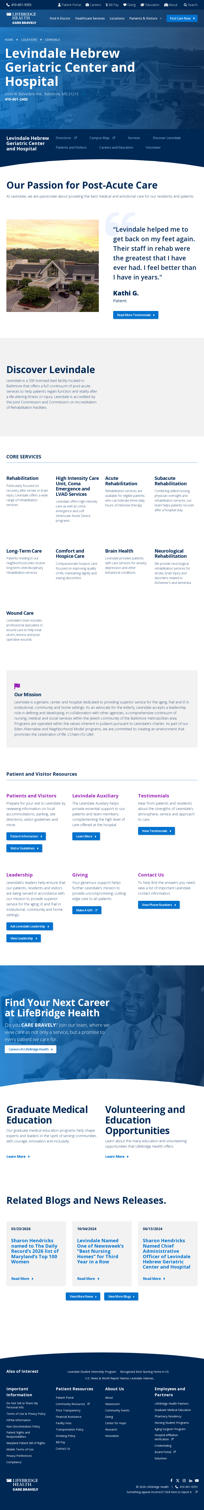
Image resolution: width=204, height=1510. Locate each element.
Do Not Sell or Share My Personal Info (22, 1405)
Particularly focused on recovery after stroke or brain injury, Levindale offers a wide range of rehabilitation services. (27, 499)
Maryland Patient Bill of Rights (25, 1443)
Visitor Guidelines (22, 848)
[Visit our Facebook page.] (171, 1480)
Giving (131, 5)
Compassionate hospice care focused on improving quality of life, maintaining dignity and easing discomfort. (77, 566)
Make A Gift (84, 910)
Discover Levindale (167, 138)
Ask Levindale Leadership (27, 926)
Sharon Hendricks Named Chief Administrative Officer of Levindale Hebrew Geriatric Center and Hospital (166, 1253)
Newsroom (112, 1404)
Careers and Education (116, 147)
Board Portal (163, 1452)
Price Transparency (68, 1410)
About (173, 5)
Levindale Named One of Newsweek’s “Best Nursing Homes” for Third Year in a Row (100, 1251)
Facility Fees (64, 1423)
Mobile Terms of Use (20, 1449)
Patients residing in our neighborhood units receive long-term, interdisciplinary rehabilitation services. (27, 566)
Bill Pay (114, 5)
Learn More (84, 836)
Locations (117, 18)
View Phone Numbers (157, 905)
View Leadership (21, 938)
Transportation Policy (69, 1429)
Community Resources (70, 1404)
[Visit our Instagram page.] (184, 1480)
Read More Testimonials (134, 315)
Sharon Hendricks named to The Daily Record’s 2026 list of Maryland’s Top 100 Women (35, 1251)
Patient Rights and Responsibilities (18, 1434)
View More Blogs (119, 1296)
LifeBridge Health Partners (172, 1403)
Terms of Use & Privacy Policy (25, 1414)
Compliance (14, 1462)
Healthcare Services (90, 18)
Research (111, 1429)
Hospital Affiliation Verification (166, 1437)
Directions (64, 138)
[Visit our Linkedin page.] (190, 1480)
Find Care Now (180, 18)
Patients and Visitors (71, 147)
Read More (20, 1278)
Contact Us (63, 1448)
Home (9, 39)
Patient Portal (71, 5)
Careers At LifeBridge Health (29, 1049)
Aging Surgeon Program (170, 1429)
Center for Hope (115, 1423)
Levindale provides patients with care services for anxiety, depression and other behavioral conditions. (126, 566)
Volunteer (153, 147)
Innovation (112, 1436)
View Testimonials (154, 831)
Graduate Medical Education (173, 1410)
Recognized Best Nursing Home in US (144, 1372)
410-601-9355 (21, 5)
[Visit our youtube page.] (197, 1480)
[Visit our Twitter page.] (177, 1480)
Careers (95, 5)
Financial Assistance (68, 1417)
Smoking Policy (65, 1436)
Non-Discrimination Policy (23, 1426)
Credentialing (163, 1445)
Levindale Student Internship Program (92, 1372)
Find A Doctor (60, 18)
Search (193, 5)
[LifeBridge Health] (22, 1485)
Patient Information (24, 836)
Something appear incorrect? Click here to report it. (160, 1492)
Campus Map (100, 138)
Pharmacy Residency (168, 1416)
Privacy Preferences (19, 1456)
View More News (81, 1296)
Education (152, 5)
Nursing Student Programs (172, 1423)
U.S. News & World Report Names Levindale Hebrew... (120, 1378)
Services (134, 138)
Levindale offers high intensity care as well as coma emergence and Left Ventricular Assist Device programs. (77, 499)
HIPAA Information (18, 1420)
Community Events (117, 1410)
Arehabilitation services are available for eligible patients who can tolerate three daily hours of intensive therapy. (126, 499)
